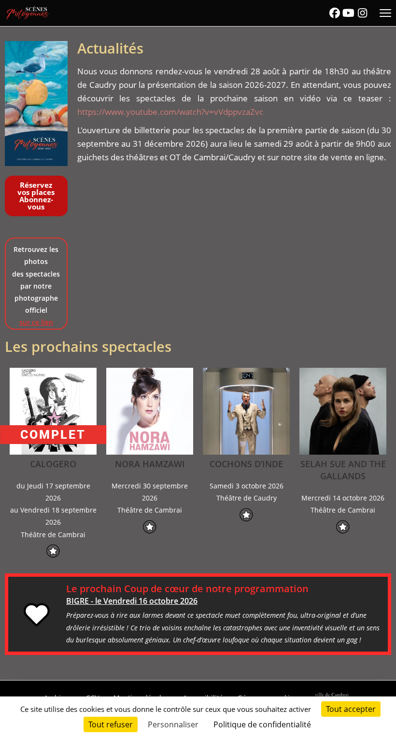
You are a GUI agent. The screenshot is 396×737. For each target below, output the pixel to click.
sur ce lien (36, 322)
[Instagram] (362, 13)
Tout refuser (110, 724)
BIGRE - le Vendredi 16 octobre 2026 (132, 601)
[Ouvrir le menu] (385, 13)
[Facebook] (334, 13)
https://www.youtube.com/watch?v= (145, 111)
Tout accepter (351, 709)
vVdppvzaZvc (238, 111)
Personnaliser (173, 724)
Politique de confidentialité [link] (262, 724)
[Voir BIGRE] (37, 614)
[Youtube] (348, 13)
